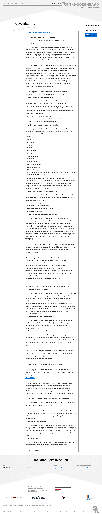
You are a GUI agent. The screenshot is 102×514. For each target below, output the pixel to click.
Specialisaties (16, 4)
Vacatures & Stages (38, 505)
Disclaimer (42, 511)
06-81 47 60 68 (56, 4)
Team (9, 4)
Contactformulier (83, 468)
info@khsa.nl (57, 468)
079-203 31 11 (32, 468)
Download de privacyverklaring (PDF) (38, 32)
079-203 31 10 (91, 30)
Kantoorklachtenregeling (66, 511)
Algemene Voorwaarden (52, 511)
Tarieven (24, 4)
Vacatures (31, 4)
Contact (38, 4)
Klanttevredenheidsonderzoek (81, 511)
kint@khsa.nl (30, 377)
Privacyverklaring (33, 511)
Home (5, 4)
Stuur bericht (91, 35)
